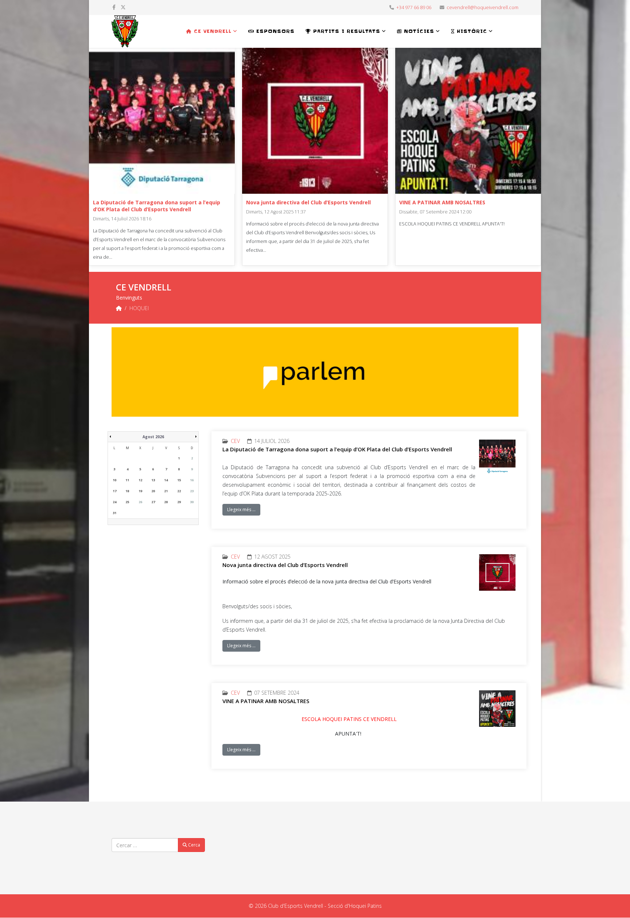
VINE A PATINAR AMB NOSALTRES (442, 202)
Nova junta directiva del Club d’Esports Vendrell (308, 202)
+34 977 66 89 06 (413, 7)
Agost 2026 (153, 436)
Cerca (193, 845)
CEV (235, 440)
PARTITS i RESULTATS (345, 31)
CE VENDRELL (212, 31)
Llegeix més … (241, 509)
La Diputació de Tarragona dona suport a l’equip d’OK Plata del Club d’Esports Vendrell (156, 206)
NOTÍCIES (418, 31)
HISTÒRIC (471, 31)
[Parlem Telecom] (315, 372)
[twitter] (123, 7)
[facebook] (114, 7)
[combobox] (145, 845)
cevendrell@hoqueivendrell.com (482, 7)
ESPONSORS (274, 31)
